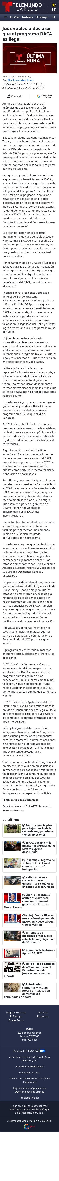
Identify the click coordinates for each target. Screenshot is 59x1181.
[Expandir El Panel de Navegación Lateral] (5, 17)
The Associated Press (21, 80)
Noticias (27, 17)
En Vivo (15, 17)
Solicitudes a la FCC (29, 1072)
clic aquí (22, 1105)
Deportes (43, 1016)
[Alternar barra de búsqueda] (54, 17)
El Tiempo (42, 17)
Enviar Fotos (16, 1020)
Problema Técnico (29, 1097)
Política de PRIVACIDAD (26, 1051)
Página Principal (16, 1012)
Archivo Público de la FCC (29, 1066)
